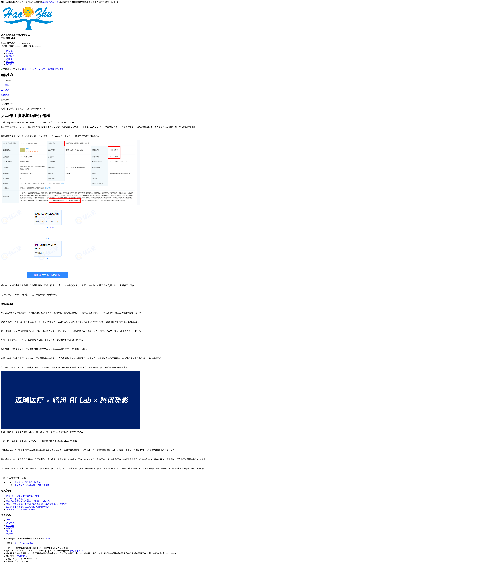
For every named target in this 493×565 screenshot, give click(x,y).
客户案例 (10, 56)
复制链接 (49, 538)
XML (81, 551)
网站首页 (10, 51)
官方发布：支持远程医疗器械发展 (21, 509)
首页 (24, 69)
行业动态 (32, 69)
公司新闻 (5, 85)
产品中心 (10, 53)
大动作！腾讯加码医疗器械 (51, 69)
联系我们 (10, 64)
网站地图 (74, 551)
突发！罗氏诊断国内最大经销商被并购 (31, 485)
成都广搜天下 (22, 556)
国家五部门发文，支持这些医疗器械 (22, 496)
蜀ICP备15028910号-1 (24, 543)
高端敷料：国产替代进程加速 (27, 482)
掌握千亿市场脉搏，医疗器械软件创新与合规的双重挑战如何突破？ (37, 504)
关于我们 (10, 61)
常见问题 (5, 95)
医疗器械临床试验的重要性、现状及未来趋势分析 (28, 501)
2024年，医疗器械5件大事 (18, 499)
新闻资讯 (10, 59)
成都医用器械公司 (50, 2)
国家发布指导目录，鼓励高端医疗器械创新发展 (27, 507)
